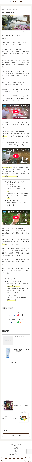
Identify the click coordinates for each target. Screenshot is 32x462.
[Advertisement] (16, 379)
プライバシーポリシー (16, 453)
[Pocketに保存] (17, 315)
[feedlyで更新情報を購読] (17, 322)
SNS (16, 450)
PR (16, 451)
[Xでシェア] (9, 315)
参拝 (11, 308)
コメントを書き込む (16, 435)
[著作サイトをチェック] (12, 322)
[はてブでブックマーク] (15, 315)
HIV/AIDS (16, 447)
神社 (5, 308)
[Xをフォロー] (15, 322)
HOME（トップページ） (16, 444)
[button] (23, 315)
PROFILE (16, 445)
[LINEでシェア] (20, 315)
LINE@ (16, 448)
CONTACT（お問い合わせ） (16, 454)
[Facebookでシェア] (12, 315)
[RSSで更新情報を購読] (20, 322)
